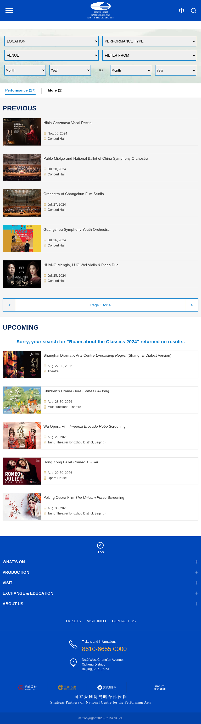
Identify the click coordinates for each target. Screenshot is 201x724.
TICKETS (73, 621)
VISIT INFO (96, 621)
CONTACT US (124, 621)
